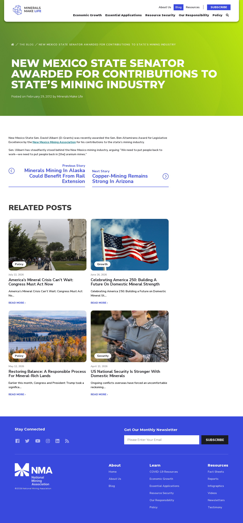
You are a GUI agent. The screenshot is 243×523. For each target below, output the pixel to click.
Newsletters (216, 500)
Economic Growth (87, 15)
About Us (165, 7)
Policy (217, 15)
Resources (193, 7)
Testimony (215, 507)
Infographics (216, 486)
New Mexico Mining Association (54, 142)
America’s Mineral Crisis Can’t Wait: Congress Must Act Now (41, 282)
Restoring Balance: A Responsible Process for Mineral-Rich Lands (47, 373)
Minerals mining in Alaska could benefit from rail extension (54, 176)
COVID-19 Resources (164, 472)
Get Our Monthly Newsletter (150, 430)
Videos (212, 493)
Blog (178, 7)
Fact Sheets (216, 472)
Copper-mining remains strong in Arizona (120, 178)
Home (113, 472)
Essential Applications (123, 15)
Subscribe (219, 7)
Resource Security (160, 15)
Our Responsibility (194, 15)
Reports (213, 479)
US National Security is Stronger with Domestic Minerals (125, 373)
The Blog (26, 44)
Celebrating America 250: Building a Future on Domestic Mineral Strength (125, 282)
